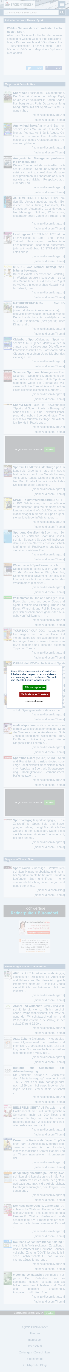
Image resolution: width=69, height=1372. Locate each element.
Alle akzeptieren (34, 687)
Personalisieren (34, 701)
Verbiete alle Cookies (34, 694)
